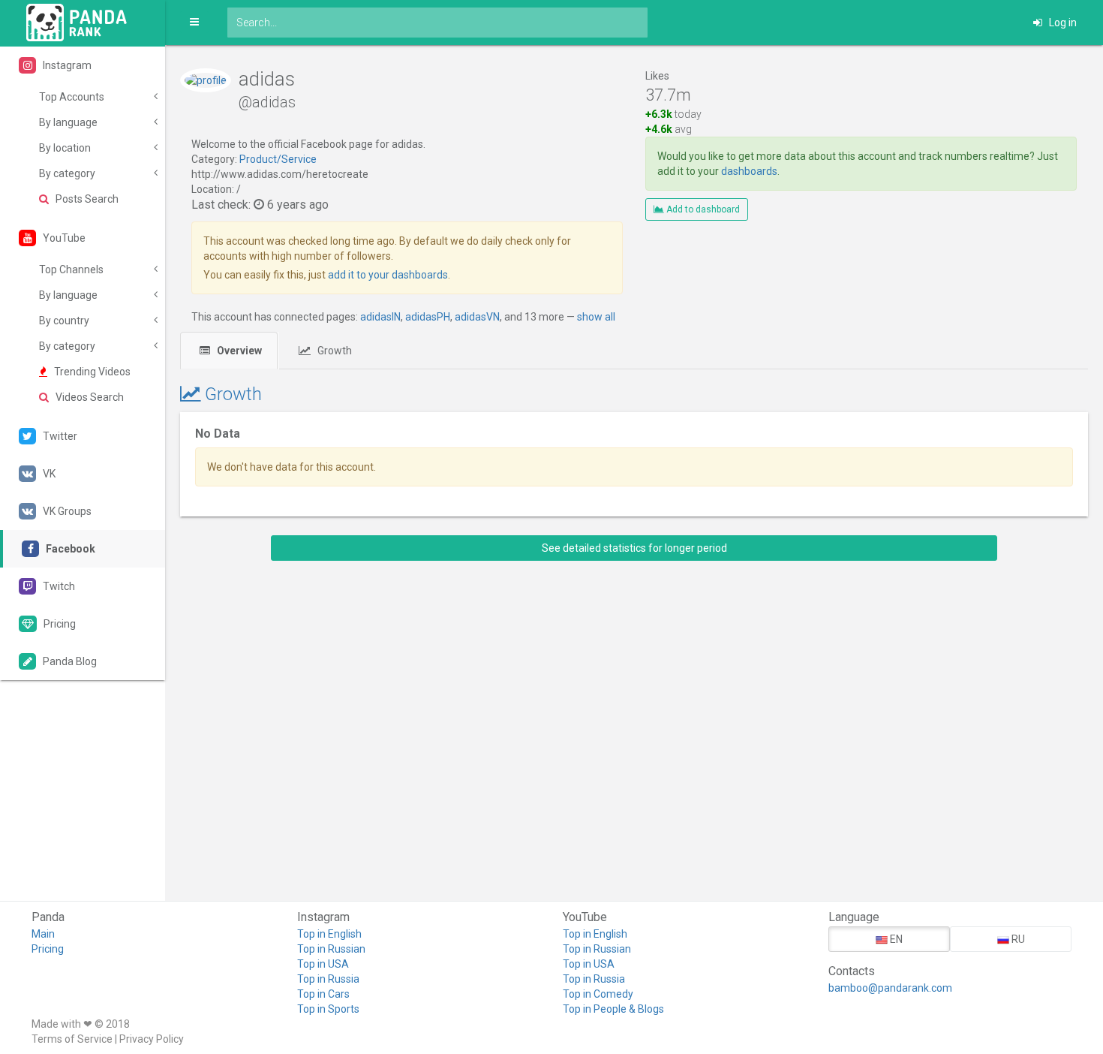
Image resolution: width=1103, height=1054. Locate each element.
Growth (333, 351)
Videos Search (88, 397)
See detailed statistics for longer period (634, 548)
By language (68, 122)
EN (895, 939)
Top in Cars (323, 994)
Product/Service (278, 159)
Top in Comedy (598, 994)
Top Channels (71, 270)
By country (64, 321)
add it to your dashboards (388, 275)
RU (1017, 939)
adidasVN (477, 317)
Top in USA (323, 964)
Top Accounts (71, 97)
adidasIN (380, 317)
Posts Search (86, 199)
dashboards (749, 171)
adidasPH (427, 317)
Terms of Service (72, 1039)
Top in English (329, 934)
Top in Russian (331, 949)
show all (596, 317)
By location (65, 148)
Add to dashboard (702, 209)
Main (43, 934)
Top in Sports (328, 1009)
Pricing (48, 949)
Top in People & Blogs (613, 1009)
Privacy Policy (151, 1039)
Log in (1062, 23)
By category (67, 173)
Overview (238, 351)
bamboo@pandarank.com (890, 988)
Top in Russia (328, 979)
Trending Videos (91, 372)
